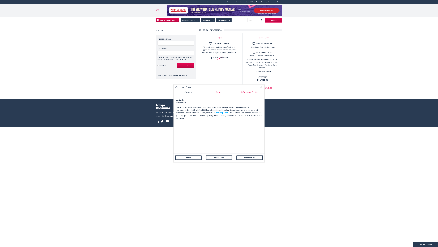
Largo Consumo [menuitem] (188, 20)
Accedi (273, 20)
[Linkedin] (157, 121)
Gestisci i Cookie (425, 245)
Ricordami (162, 66)
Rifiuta (188, 158)
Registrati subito (180, 75)
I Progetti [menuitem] (206, 20)
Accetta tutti (249, 158)
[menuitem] (229, 2)
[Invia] (261, 20)
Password (162, 48)
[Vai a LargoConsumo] (158, 10)
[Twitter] (162, 121)
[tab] (188, 93)
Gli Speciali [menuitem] (222, 20)
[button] (261, 87)
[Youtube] (167, 121)
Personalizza (219, 158)
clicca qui (182, 59)
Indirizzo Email (164, 39)
